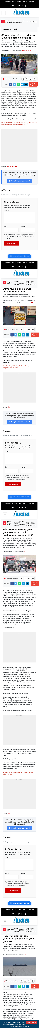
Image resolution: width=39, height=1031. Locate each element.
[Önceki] (33, 21)
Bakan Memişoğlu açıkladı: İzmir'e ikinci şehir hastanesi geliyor (17, 282)
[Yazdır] (34, 79)
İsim (5, 226)
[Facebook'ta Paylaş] (10, 84)
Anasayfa (7, 1)
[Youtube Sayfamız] (25, 6)
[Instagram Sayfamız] (19, 6)
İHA (32, 302)
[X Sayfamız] (13, 6)
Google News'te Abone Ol (20, 181)
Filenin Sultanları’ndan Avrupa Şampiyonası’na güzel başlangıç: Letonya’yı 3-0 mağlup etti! (19, 21)
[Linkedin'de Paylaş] (26, 84)
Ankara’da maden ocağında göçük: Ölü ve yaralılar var (28, 282)
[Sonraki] (36, 21)
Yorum (6, 210)
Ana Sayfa (7, 29)
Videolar (24, 1)
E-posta (24, 226)
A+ (31, 79)
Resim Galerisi (16, 1)
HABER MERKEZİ (26, 50)
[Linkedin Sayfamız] (22, 6)
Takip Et (33, 84)
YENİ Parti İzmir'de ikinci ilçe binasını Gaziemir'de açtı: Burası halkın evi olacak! (22, 283)
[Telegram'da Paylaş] (22, 84)
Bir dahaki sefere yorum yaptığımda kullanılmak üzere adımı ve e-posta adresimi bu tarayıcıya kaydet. (20, 236)
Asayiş (15, 29)
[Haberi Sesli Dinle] (23, 79)
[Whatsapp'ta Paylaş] (18, 84)
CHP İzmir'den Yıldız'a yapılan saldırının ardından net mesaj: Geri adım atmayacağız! (33, 283)
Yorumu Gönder (11, 243)
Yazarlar (31, 1)
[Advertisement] (19, 147)
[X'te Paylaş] (14, 84)
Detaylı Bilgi (26, 1026)
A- (27, 79)
